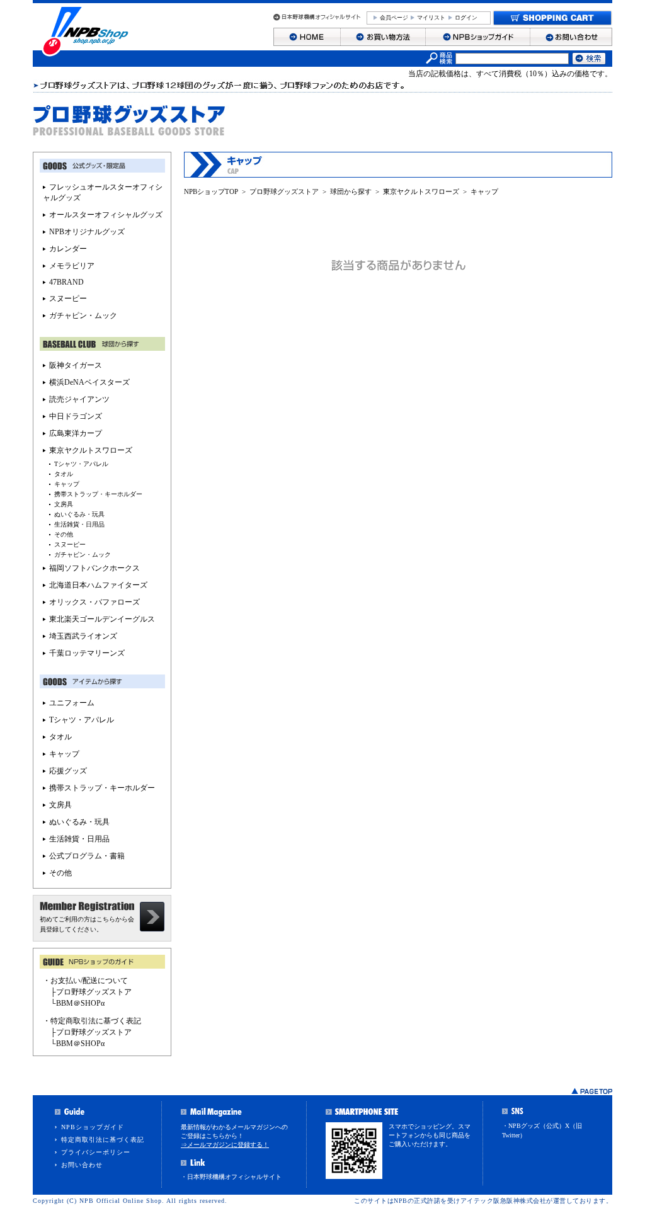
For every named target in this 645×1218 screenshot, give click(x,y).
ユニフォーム (71, 702)
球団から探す (351, 191)
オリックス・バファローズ (94, 602)
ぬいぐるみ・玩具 (79, 514)
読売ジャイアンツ (79, 399)
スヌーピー (68, 298)
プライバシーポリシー (95, 1152)
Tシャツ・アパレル (81, 463)
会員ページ (394, 17)
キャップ (484, 191)
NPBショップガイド (92, 1127)
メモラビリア (71, 265)
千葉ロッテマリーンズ (87, 653)
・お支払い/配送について (85, 980)
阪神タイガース (75, 365)
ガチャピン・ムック (83, 315)
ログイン (466, 17)
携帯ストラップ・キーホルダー (98, 494)
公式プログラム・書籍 (87, 855)
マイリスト (431, 17)
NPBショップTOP (211, 191)
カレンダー (68, 248)
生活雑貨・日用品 (79, 524)
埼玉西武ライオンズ (83, 636)
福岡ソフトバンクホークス (94, 568)
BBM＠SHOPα (80, 1003)
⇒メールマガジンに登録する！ (225, 1144)
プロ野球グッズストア (284, 191)
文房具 (63, 504)
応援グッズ (68, 770)
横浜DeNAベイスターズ (89, 382)
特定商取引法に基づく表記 (102, 1139)
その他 (63, 534)
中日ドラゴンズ (75, 416)
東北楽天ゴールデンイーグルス (102, 619)
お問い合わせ (82, 1164)
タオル (63, 473)
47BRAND (66, 282)
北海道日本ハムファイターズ (98, 585)
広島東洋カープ (75, 433)
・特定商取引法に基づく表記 (92, 1020)
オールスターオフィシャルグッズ (106, 214)
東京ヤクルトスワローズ (421, 191)
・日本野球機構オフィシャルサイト (231, 1176)
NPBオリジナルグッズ (87, 231)
